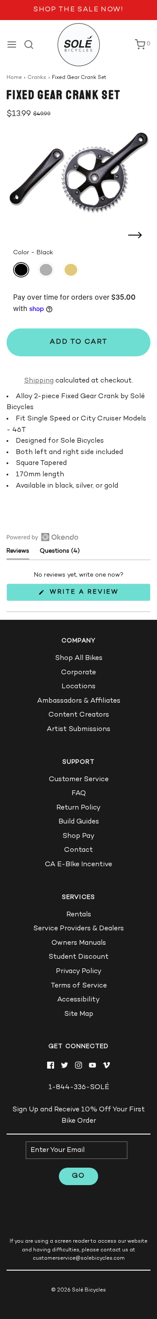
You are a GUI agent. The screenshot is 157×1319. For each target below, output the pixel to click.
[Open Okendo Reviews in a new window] (42, 537)
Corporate (78, 673)
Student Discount (78, 957)
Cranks (36, 78)
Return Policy (78, 808)
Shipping (39, 381)
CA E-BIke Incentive (78, 864)
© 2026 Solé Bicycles (78, 1290)
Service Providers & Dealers (78, 929)
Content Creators (78, 715)
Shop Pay (78, 836)
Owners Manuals (78, 943)
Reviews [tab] (18, 553)
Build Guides (78, 822)
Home (14, 78)
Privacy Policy (79, 971)
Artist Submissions (78, 729)
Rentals (78, 915)
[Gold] (71, 269)
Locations (78, 686)
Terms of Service (79, 986)
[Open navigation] (12, 44)
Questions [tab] (60, 553)
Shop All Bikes (78, 658)
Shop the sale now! (78, 10)
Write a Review (86, 594)
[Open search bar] (32, 44)
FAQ (79, 793)
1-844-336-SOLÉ (78, 1087)
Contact (78, 850)
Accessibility (78, 1000)
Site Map (78, 1014)
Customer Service (79, 779)
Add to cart (79, 342)
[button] (78, 172)
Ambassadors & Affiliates (78, 701)
